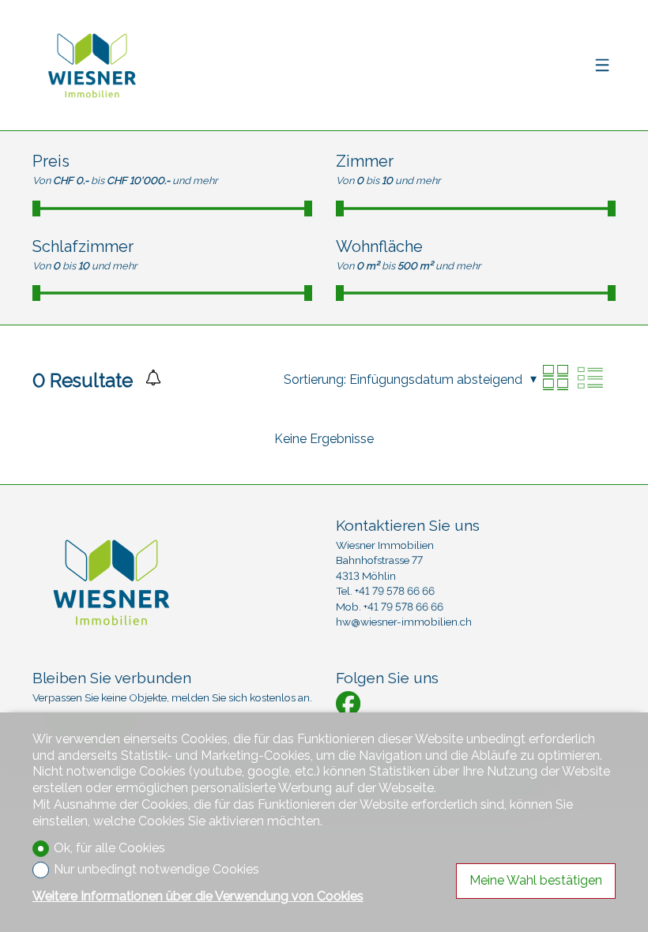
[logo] (92, 65)
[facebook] (348, 703)
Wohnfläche (379, 246)
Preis (51, 161)
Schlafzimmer (83, 246)
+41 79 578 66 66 (395, 590)
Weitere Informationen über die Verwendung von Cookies (198, 896)
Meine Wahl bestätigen (535, 880)
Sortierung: (315, 379)
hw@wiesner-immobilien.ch (404, 621)
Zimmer (365, 161)
